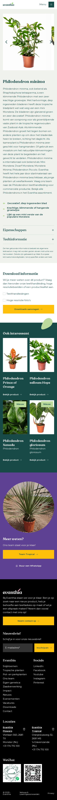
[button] (46, 4)
